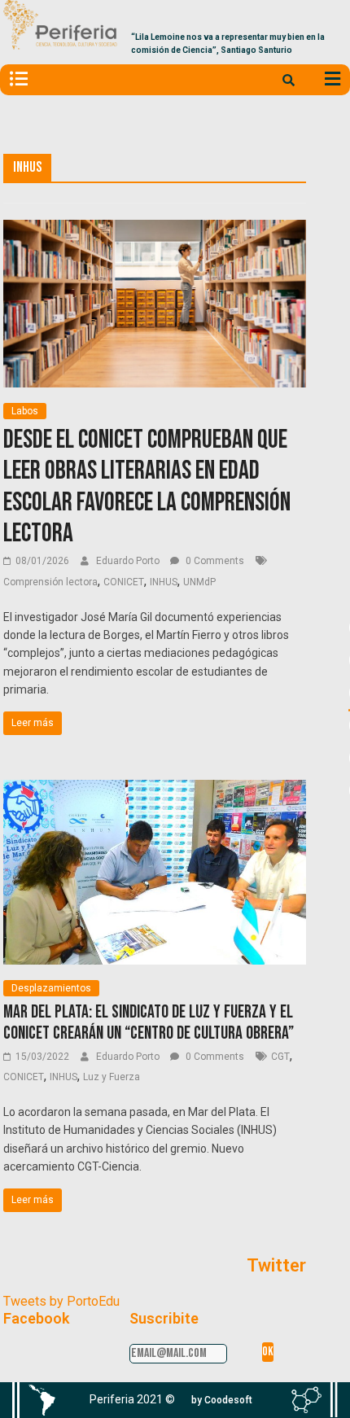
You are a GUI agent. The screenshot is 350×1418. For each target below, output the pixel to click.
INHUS (163, 582)
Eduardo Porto (129, 561)
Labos (24, 411)
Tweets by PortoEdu (61, 1301)
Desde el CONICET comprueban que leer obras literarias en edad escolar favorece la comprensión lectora (147, 486)
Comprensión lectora (50, 582)
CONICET (123, 582)
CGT (280, 1056)
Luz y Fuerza (111, 1077)
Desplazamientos (51, 988)
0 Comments (213, 561)
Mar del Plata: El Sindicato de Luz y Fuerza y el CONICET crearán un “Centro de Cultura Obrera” (148, 1022)
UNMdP (199, 582)
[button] (222, 1400)
